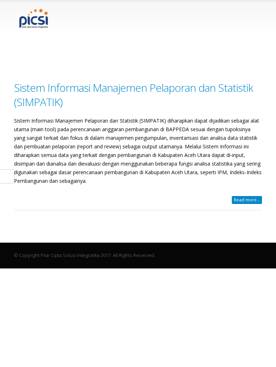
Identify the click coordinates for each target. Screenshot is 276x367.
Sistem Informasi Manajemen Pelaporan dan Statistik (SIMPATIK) (133, 94)
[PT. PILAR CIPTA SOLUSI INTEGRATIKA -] (34, 18)
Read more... (247, 200)
